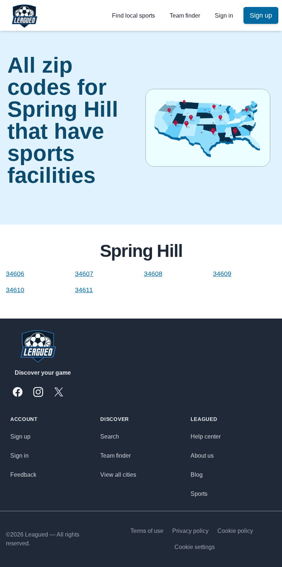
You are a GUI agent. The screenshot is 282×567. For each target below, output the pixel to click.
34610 (15, 290)
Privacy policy (190, 531)
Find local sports (133, 15)
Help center (206, 436)
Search (109, 436)
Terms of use (146, 531)
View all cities (118, 475)
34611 (84, 290)
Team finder (185, 15)
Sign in (224, 15)
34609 (222, 273)
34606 (15, 273)
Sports (199, 494)
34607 (84, 273)
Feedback (23, 475)
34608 (153, 273)
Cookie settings (194, 547)
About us (202, 455)
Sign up (20, 436)
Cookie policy (235, 531)
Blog (197, 475)
